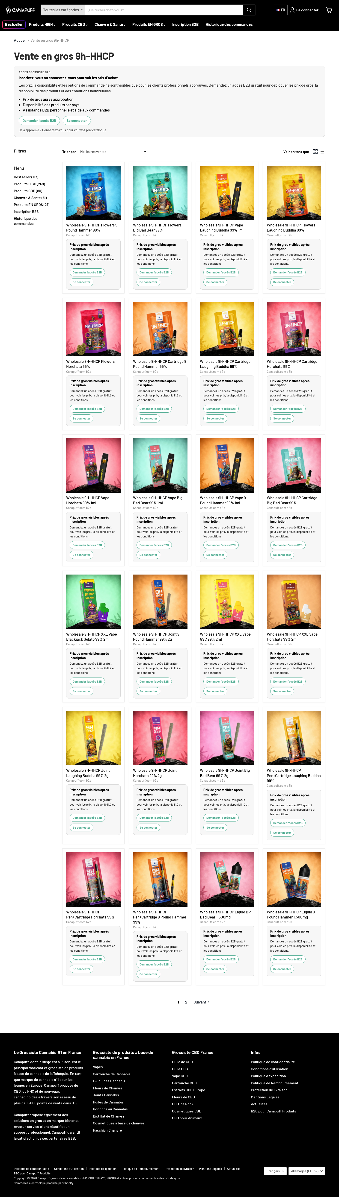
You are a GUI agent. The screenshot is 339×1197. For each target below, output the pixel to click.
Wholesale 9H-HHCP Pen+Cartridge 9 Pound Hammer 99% (159, 916)
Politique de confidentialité (273, 1061)
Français (273, 1171)
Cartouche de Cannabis (112, 1074)
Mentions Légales (265, 1097)
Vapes (98, 1067)
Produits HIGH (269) (29, 184)
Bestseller (14, 24)
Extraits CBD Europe (188, 1090)
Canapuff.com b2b (79, 235)
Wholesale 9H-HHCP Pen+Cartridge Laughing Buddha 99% (294, 775)
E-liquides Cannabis (109, 1081)
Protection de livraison (269, 1090)
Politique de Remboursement (274, 1083)
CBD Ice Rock (182, 1104)
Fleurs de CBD (183, 1097)
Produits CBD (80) (28, 190)
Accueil (20, 40)
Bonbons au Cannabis (110, 1109)
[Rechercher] (249, 10)
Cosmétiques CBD (186, 1111)
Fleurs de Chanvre (107, 1088)
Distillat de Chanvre (109, 1116)
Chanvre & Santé (109, 24)
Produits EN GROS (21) (31, 204)
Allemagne (304, 1171)
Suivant (200, 1002)
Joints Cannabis (106, 1095)
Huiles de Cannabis (108, 1102)
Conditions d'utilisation (269, 1069)
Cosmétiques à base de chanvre (118, 1123)
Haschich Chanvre (107, 1130)
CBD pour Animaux (187, 1118)
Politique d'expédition (268, 1076)
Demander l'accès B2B (39, 120)
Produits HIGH (41, 24)
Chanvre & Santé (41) (30, 197)
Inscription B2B (185, 24)
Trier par (69, 152)
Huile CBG (180, 1069)
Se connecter (77, 120)
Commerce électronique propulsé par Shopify (43, 1183)
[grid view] (315, 151)
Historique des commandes (229, 24)
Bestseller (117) (26, 177)
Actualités (259, 1104)
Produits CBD (74, 24)
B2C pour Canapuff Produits (273, 1111)
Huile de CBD (182, 1061)
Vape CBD (180, 1076)
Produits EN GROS (148, 24)
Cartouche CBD (184, 1083)
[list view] (322, 151)
